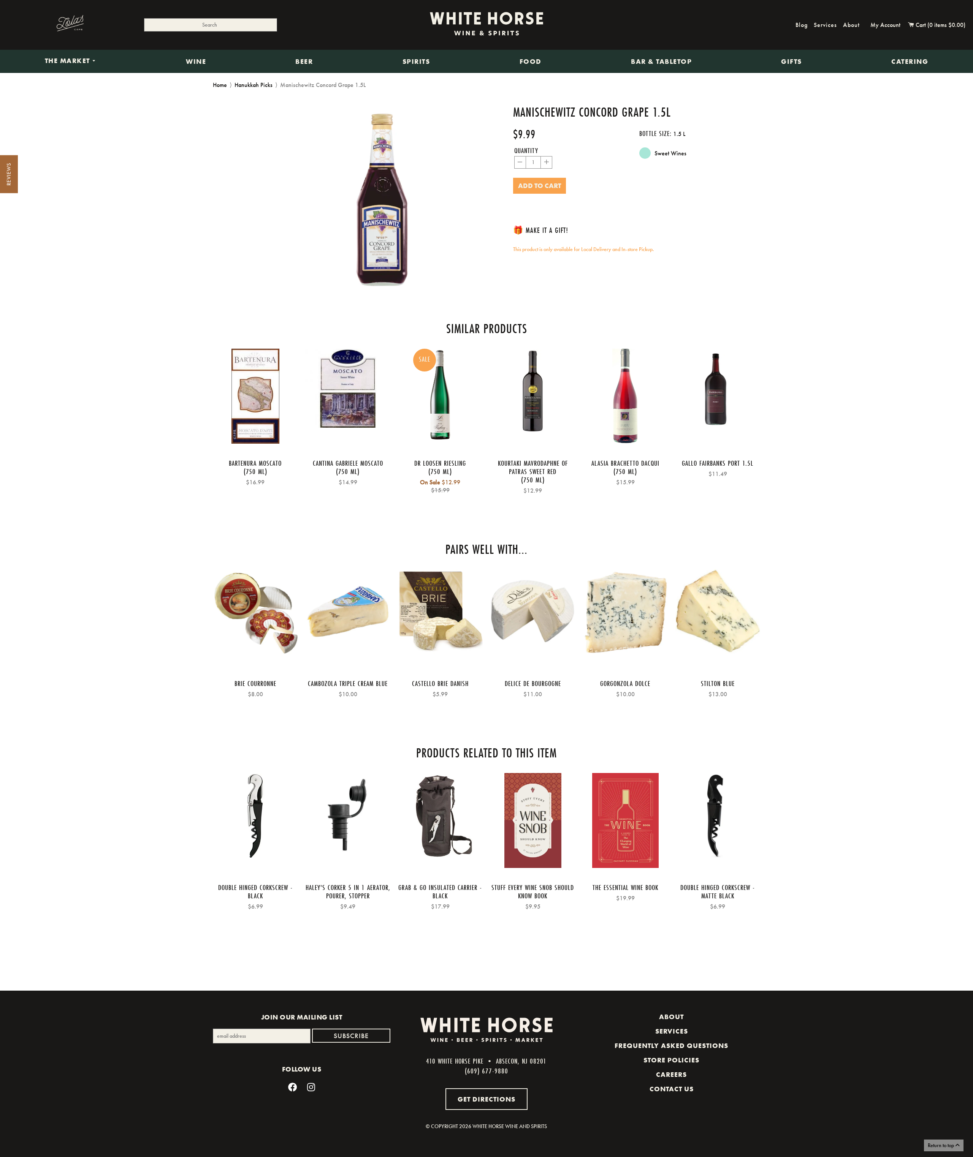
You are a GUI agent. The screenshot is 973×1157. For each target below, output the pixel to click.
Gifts (791, 61)
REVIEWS (8, 174)
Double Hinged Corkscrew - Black (255, 891)
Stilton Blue (718, 683)
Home (220, 85)
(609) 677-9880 (486, 1071)
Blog (802, 25)
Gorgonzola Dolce (625, 683)
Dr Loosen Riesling (440, 463)
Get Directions (486, 1099)
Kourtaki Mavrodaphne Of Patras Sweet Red (533, 467)
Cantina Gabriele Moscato (348, 463)
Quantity (526, 150)
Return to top (941, 1145)
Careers (671, 1074)
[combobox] (210, 25)
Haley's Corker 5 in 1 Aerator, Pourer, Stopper (348, 891)
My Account (885, 25)
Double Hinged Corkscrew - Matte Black (717, 891)
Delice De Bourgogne (533, 683)
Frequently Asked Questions (671, 1045)
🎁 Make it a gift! (540, 230)
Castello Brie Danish (440, 683)
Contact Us (672, 1089)
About (851, 25)
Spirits (416, 61)
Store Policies (671, 1060)
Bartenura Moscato (255, 463)
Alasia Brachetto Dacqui (625, 463)
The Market (68, 61)
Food (531, 61)
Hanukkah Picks (254, 85)
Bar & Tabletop (661, 61)
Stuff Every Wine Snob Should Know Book (532, 891)
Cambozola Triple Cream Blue (348, 683)
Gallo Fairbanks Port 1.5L (717, 463)
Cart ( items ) (939, 25)
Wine (196, 61)
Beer (304, 61)
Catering (909, 61)
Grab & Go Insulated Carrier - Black (440, 891)
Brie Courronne (255, 683)
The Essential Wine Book (625, 887)
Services (825, 25)
